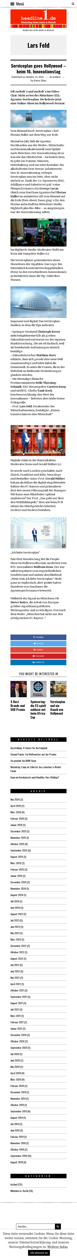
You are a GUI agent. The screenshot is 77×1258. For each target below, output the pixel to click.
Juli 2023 (14, 920)
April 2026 (15, 806)
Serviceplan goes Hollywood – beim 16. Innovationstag (38, 68)
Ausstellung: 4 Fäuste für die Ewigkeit (28, 748)
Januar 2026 (16, 825)
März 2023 (15, 939)
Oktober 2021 (17, 990)
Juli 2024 (14, 901)
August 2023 (16, 914)
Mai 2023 (15, 933)
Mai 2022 (15, 977)
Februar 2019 (17, 1137)
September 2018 (18, 1156)
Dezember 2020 (18, 1035)
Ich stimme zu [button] (39, 1252)
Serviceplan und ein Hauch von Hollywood (57, 707)
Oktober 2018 (17, 1149)
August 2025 (16, 857)
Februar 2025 (17, 869)
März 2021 (15, 1016)
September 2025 (18, 850)
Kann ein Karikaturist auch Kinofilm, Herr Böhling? (34, 777)
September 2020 (18, 1047)
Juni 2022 (15, 971)
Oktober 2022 (17, 952)
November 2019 (18, 1098)
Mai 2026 (15, 799)
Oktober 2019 (17, 1105)
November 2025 (18, 837)
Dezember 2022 (18, 946)
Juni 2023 (15, 927)
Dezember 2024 (18, 882)
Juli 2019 (14, 1124)
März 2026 (15, 812)
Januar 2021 (16, 1028)
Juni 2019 (14, 1130)
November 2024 (18, 888)
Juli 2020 (14, 1054)
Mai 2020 (15, 1067)
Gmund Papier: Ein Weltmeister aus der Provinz (33, 754)
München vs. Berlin (19, 1191)
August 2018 (16, 1162)
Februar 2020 (17, 1086)
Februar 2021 (17, 1022)
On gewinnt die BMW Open (23, 761)
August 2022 (16, 958)
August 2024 (16, 895)
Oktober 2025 (17, 844)
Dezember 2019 (18, 1092)
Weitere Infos (57, 1247)
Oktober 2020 (17, 1041)
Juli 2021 (14, 1009)
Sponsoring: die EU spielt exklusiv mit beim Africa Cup (38, 709)
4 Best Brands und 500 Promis (17, 705)
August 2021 (16, 1003)
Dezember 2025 (18, 831)
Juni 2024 (15, 907)
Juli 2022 (14, 965)
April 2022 (15, 984)
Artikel (56, 77)
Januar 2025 (16, 876)
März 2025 (15, 863)
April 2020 (15, 1073)
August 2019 (16, 1117)
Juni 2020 (15, 1060)
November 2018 (18, 1143)
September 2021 (18, 997)
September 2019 (18, 1111)
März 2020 (15, 1079)
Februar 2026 (17, 818)
